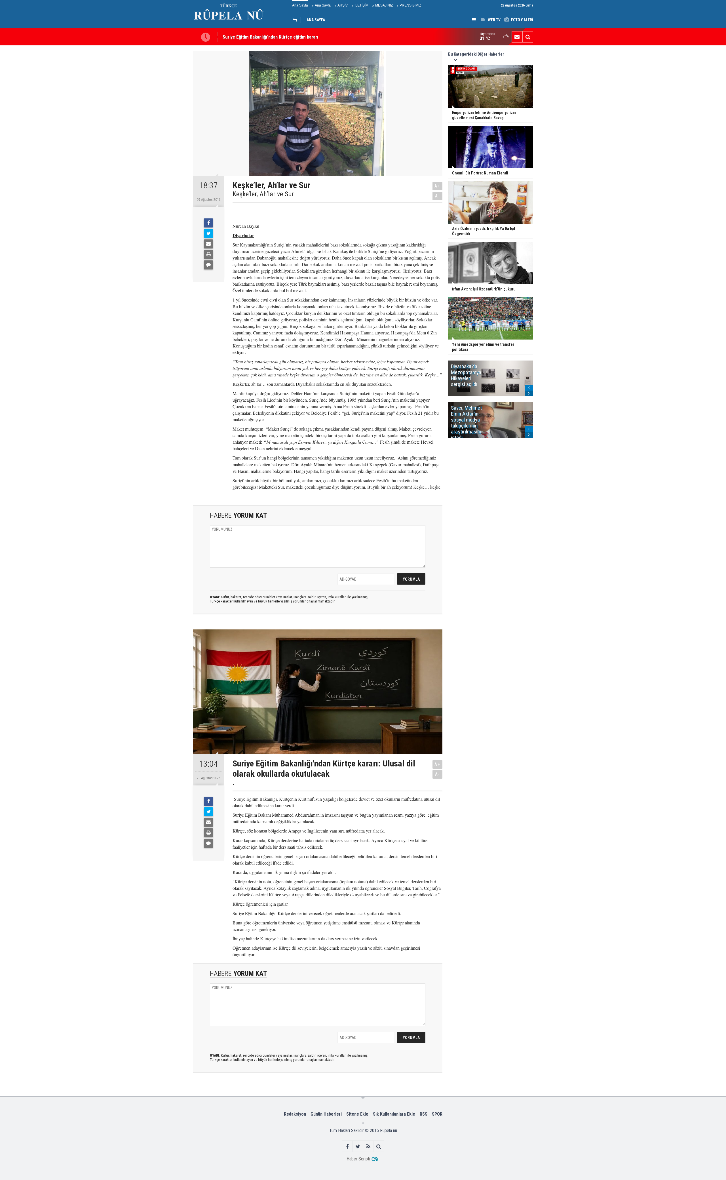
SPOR (437, 1114)
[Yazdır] (208, 254)
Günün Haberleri (326, 1114)
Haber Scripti (358, 1159)
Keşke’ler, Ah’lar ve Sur (263, 194)
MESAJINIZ (384, 5)
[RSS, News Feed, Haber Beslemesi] (368, 1146)
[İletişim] (517, 37)
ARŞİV (342, 5)
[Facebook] (208, 222)
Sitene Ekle (357, 1114)
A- (437, 196)
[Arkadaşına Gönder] (208, 243)
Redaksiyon (295, 1114)
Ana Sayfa (300, 5)
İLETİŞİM (361, 5)
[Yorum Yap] (208, 264)
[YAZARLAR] (296, 19)
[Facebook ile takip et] (347, 1146)
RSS (423, 1114)
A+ (437, 186)
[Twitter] (208, 233)
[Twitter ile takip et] (358, 1146)
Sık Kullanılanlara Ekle (394, 1114)
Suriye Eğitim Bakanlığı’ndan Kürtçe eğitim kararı (270, 37)
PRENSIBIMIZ (410, 5)
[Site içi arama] (527, 37)
